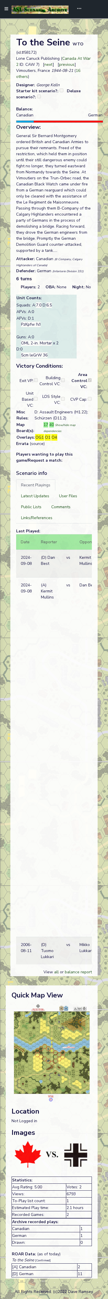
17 (45, 424)
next (48, 64)
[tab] (35, 485)
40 (51, 424)
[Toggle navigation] (77, 9)
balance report (78, 972)
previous (67, 64)
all (56, 972)
